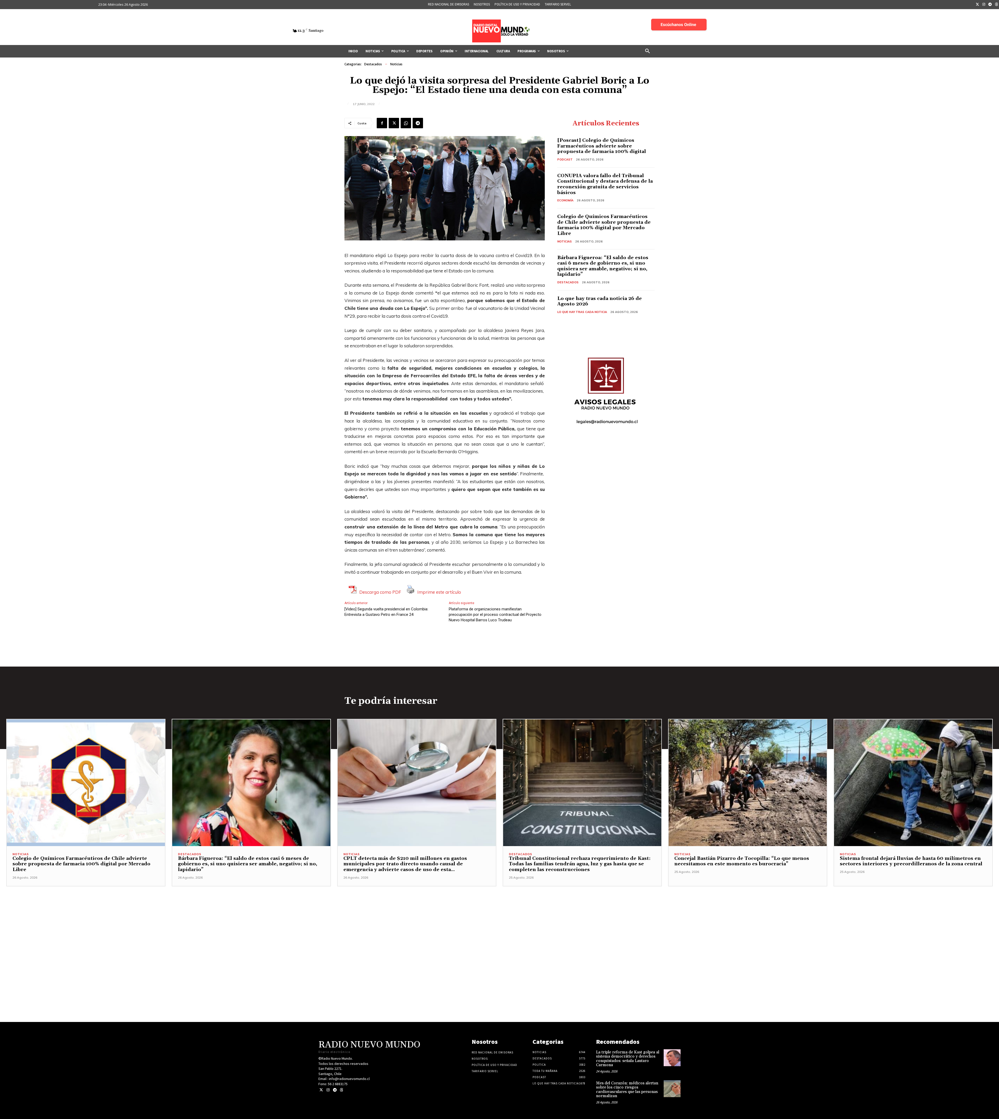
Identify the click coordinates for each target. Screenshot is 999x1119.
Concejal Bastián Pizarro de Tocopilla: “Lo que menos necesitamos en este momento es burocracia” (741, 861)
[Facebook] (382, 123)
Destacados (373, 64)
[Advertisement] (499, 922)
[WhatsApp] (406, 123)
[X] (394, 123)
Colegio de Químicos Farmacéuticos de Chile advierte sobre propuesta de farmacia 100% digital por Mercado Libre (604, 225)
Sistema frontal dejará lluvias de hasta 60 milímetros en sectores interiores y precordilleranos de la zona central (911, 861)
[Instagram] (984, 4)
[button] (647, 51)
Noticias (396, 64)
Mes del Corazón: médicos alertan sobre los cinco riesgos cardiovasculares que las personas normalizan (627, 1090)
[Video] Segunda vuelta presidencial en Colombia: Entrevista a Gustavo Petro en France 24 (386, 612)
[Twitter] (977, 4)
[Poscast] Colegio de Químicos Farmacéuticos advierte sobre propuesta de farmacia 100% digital (601, 146)
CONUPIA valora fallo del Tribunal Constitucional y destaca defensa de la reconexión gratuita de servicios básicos (605, 184)
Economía (565, 200)
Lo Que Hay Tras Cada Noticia (582, 312)
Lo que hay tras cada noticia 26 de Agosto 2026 (599, 301)
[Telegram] (990, 4)
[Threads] (341, 1090)
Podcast (565, 159)
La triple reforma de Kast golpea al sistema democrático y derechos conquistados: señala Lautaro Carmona (627, 1059)
